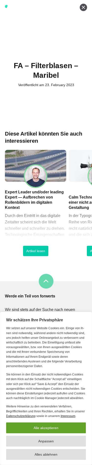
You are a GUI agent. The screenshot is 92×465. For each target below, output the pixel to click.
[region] (46, 388)
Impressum (68, 416)
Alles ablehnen (46, 454)
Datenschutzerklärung (21, 416)
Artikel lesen (35, 251)
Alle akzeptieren (46, 428)
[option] (35, 207)
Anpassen (46, 441)
